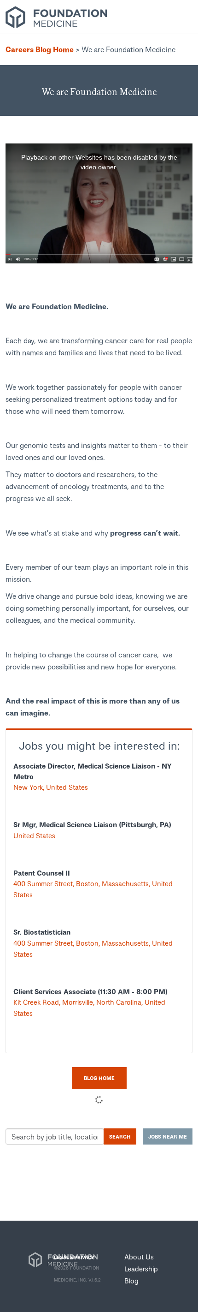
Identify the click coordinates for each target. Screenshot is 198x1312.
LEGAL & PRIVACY (74, 1257)
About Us (139, 1256)
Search (120, 1136)
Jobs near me (167, 1136)
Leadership (141, 1268)
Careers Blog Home (40, 49)
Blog (131, 1280)
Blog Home (99, 1078)
